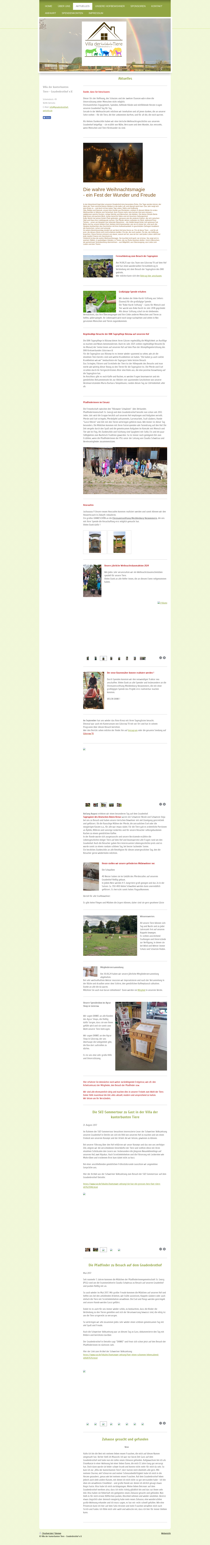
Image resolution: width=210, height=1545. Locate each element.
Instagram (133, 730)
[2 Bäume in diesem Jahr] (96, 658)
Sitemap (58, 1533)
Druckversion (48, 1533)
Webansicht (166, 1533)
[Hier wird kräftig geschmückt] (88, 658)
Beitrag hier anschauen (151, 275)
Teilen (47, 118)
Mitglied (141, 990)
